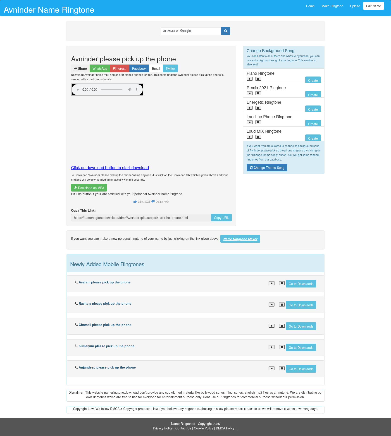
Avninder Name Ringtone (49, 9)
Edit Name (373, 6)
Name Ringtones (183, 423)
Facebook (139, 68)
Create (313, 80)
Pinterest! (119, 68)
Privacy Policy (163, 428)
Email (156, 68)
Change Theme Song (268, 167)
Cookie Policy (203, 428)
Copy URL (221, 217)
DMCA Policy (225, 428)
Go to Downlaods (301, 283)
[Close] (250, 79)
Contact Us (183, 428)
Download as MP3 (90, 187)
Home (310, 6)
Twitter (170, 68)
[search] (225, 31)
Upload (355, 6)
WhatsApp (100, 68)
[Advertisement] (151, 128)
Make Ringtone (332, 6)
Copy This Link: (83, 210)
